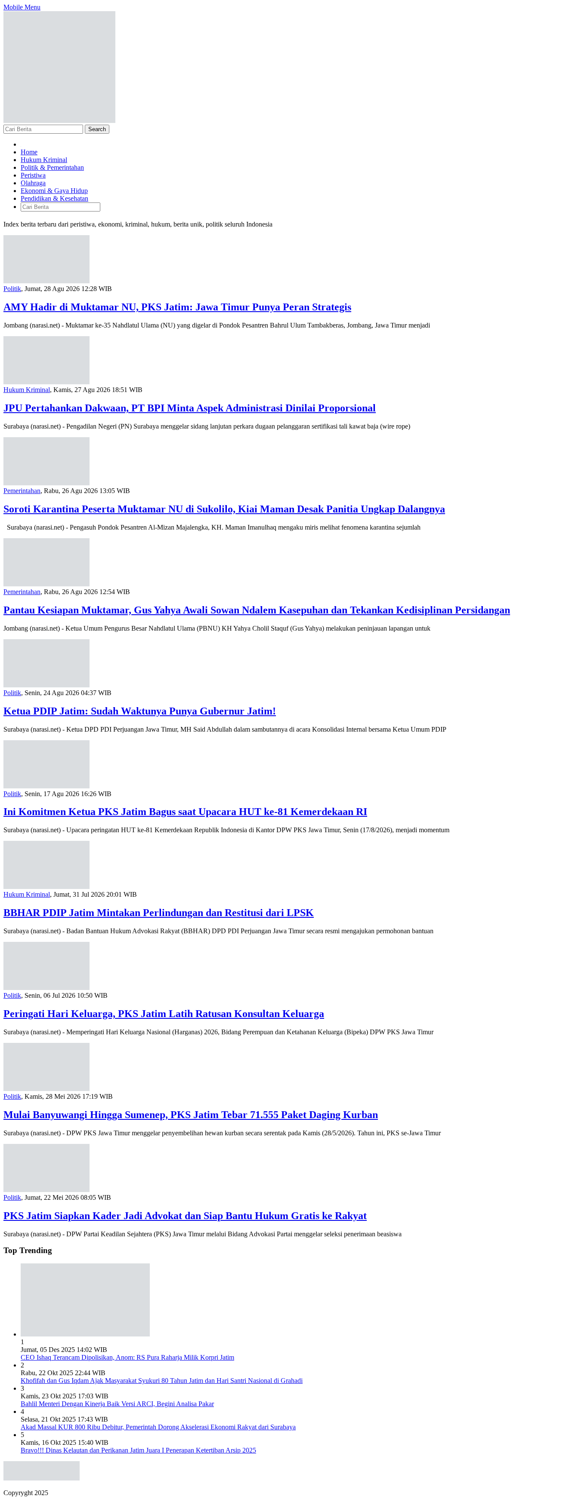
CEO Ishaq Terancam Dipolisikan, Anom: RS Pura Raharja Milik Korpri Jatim (127, 1357)
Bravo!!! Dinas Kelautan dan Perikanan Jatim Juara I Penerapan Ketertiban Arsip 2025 (138, 1450)
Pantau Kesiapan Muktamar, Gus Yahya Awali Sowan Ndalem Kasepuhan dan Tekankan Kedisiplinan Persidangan (256, 610)
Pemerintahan (21, 490)
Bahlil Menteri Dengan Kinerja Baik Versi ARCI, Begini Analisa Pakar (117, 1403)
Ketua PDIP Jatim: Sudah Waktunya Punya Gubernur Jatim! (139, 711)
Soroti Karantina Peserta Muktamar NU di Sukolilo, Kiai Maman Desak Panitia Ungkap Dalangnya (224, 509)
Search (97, 129)
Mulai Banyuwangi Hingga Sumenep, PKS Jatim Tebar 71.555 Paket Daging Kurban (190, 1114)
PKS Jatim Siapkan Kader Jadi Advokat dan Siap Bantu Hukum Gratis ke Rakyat (185, 1215)
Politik (12, 288)
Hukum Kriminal (26, 389)
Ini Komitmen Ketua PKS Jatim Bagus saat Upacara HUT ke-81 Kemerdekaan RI (185, 811)
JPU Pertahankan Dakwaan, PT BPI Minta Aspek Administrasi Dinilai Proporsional (189, 408)
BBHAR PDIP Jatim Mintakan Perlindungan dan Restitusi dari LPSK (158, 912)
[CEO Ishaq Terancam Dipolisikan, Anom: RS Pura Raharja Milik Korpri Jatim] (85, 1334)
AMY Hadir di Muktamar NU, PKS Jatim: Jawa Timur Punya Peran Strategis (177, 307)
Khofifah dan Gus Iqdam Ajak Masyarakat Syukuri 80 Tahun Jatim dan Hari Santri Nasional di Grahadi (162, 1380)
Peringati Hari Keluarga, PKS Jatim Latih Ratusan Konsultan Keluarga (163, 1013)
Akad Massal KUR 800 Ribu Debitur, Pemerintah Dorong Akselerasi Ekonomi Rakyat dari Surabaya (158, 1427)
